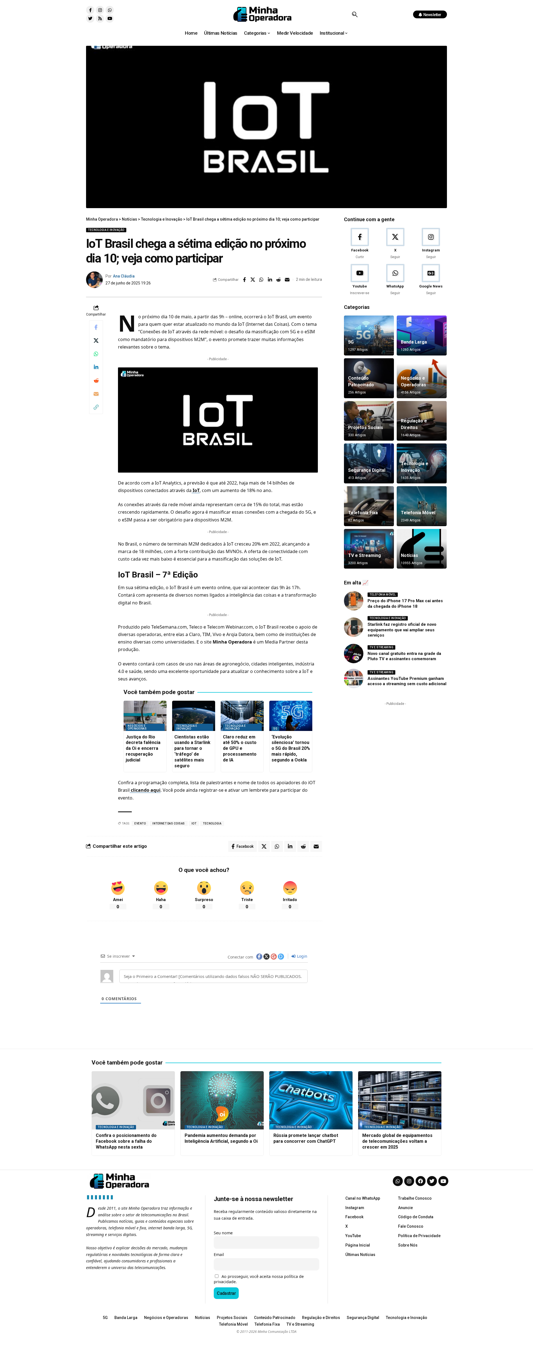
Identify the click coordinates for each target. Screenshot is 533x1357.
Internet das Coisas (168, 823)
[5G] (369, 335)
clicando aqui (145, 790)
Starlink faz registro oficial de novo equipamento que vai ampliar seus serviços (402, 630)
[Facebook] (359, 244)
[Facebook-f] (90, 10)
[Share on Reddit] (279, 279)
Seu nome (223, 1232)
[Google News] (431, 280)
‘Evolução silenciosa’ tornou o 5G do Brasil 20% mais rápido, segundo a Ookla (290, 748)
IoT (196, 490)
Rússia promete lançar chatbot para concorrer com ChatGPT (305, 1138)
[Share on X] (253, 279)
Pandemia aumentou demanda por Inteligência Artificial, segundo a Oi (221, 1138)
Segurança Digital (366, 470)
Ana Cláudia (124, 276)
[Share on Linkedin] (270, 279)
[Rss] (100, 18)
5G (275, 728)
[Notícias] (422, 549)
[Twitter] (90, 18)
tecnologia (212, 823)
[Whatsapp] (109, 10)
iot (194, 823)
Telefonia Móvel (418, 512)
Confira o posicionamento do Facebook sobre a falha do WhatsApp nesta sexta (126, 1141)
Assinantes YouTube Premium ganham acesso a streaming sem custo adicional (407, 681)
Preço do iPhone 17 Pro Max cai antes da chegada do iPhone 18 (405, 603)
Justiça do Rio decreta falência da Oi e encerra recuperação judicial (143, 748)
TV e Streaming (364, 555)
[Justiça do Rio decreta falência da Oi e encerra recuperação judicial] (145, 716)
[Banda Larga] (422, 335)
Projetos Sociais (365, 427)
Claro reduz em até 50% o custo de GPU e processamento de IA (240, 748)
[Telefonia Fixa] (369, 506)
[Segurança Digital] (369, 463)
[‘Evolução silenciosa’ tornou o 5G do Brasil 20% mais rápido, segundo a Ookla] (290, 716)
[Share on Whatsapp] (261, 279)
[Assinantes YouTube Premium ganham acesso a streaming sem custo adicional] (353, 678)
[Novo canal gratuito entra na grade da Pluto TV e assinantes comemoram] (353, 653)
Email (219, 1254)
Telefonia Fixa (363, 512)
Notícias (409, 555)
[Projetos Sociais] (369, 421)
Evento (140, 823)
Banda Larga (414, 342)
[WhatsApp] (395, 280)
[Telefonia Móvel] (422, 506)
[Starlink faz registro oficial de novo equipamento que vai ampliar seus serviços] (353, 627)
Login (301, 956)
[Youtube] (109, 18)
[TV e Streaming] (369, 549)
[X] (395, 244)
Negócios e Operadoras (137, 727)
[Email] (287, 279)
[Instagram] (100, 10)
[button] (354, 14)
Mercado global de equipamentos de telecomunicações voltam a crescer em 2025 (397, 1141)
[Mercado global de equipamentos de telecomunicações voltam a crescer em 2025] (399, 1100)
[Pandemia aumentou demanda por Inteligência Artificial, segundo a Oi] (222, 1100)
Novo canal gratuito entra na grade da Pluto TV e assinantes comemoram (404, 656)
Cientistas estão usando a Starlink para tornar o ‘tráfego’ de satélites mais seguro (192, 751)
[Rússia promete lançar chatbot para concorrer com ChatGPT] (311, 1100)
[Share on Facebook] (244, 279)
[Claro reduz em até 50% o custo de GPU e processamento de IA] (242, 716)
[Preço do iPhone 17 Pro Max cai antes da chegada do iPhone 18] (353, 601)
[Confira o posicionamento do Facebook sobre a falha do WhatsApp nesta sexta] (133, 1100)
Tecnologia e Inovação (106, 229)
